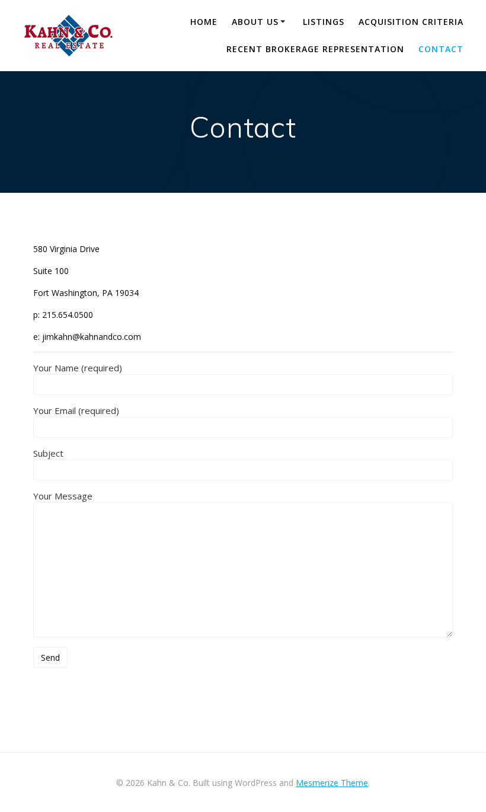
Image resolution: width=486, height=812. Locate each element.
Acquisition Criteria (411, 21)
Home (204, 21)
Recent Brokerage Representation (315, 49)
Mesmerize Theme (332, 782)
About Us (255, 21)
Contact (440, 49)
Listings (323, 21)
